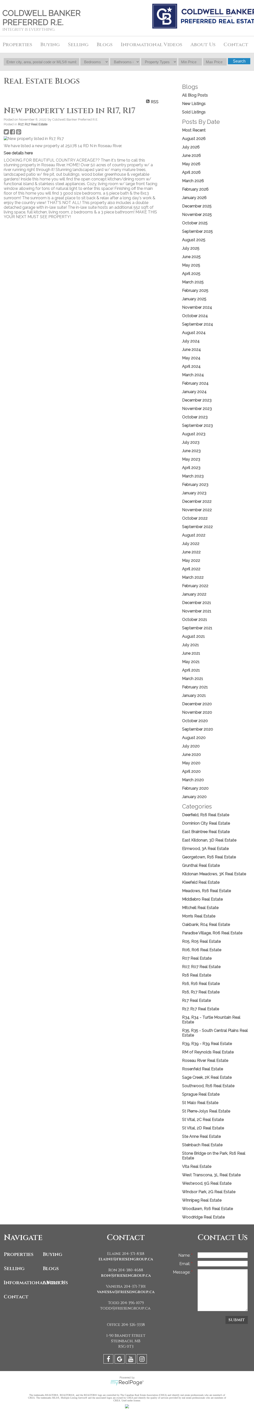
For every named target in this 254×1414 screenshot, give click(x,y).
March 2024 (193, 374)
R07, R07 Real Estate (201, 966)
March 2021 (192, 678)
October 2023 (195, 417)
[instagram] (142, 1359)
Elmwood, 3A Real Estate (205, 848)
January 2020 (194, 796)
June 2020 (191, 754)
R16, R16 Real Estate (201, 983)
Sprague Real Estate (201, 1094)
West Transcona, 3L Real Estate (211, 1175)
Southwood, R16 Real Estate (208, 1085)
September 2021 (197, 628)
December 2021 (196, 602)
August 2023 (193, 434)
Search (239, 61)
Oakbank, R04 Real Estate (206, 924)
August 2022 (193, 535)
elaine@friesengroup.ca (125, 1259)
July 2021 (190, 644)
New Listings (194, 103)
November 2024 (197, 307)
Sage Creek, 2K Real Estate (207, 1077)
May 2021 (191, 661)
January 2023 (194, 493)
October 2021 (194, 619)
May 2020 (191, 763)
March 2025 (193, 282)
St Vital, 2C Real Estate (203, 1119)
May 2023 (191, 459)
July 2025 (190, 248)
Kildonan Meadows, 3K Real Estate (214, 874)
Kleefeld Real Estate (201, 882)
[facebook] (109, 1359)
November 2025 (197, 214)
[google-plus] (120, 1359)
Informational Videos (22, 1282)
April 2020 (191, 771)
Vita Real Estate (196, 1166)
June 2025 (191, 256)
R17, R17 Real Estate (32, 124)
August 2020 (194, 737)
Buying (52, 1254)
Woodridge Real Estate (203, 1217)
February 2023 (195, 484)
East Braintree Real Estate (206, 831)
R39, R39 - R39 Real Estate (207, 1043)
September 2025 (197, 231)
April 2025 (191, 273)
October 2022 (195, 518)
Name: (184, 1255)
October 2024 (195, 315)
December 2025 (197, 206)
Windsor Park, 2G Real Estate (208, 1191)
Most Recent (194, 130)
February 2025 (195, 290)
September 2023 (197, 425)
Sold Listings (194, 112)
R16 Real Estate (196, 975)
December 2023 (197, 400)
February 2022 (195, 585)
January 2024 (194, 391)
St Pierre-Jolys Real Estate (206, 1111)
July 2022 (190, 543)
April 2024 (191, 366)
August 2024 (194, 332)
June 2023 (191, 450)
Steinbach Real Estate (202, 1145)
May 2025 (191, 265)
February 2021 (195, 687)
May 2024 (191, 358)
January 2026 (194, 197)
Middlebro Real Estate (202, 899)
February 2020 (195, 788)
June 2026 (191, 155)
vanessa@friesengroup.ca (126, 1292)
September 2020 (197, 729)
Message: (182, 1272)
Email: (185, 1263)
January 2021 (194, 695)
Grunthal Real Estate (201, 865)
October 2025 (195, 223)
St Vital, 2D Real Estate (203, 1128)
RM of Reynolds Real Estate (208, 1052)
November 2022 (197, 509)
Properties (18, 1254)
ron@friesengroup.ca (126, 1275)
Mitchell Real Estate (200, 907)
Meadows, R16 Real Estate (206, 890)
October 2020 (195, 720)
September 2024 (197, 324)
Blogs (105, 44)
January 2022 (194, 594)
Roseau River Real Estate (205, 1060)
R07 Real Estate (197, 958)
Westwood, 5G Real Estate (206, 1183)
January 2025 (194, 299)
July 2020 (191, 746)
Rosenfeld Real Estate (202, 1069)
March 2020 (193, 779)
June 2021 (191, 653)
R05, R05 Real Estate (201, 941)
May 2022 (191, 560)
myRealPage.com (127, 1382)
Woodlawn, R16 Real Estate (207, 1208)
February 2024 (195, 383)
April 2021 (191, 670)
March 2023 (193, 476)
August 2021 (193, 636)
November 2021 (196, 611)
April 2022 (191, 569)
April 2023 (191, 467)
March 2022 (193, 577)
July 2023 (190, 442)
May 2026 (191, 164)
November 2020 (197, 712)
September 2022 (197, 526)
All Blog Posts (195, 95)
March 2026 (193, 180)
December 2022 (197, 501)
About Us (55, 1282)
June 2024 (191, 349)
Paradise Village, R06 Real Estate (212, 933)
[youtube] (131, 1359)
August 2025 (193, 239)
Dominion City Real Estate (206, 823)
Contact (235, 44)
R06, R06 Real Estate (201, 949)
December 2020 (197, 704)
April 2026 (191, 172)
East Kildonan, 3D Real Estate (209, 840)
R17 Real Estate (196, 1000)
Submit (236, 1320)
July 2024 (191, 341)
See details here (18, 153)
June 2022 (191, 552)
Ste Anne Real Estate (201, 1136)
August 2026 (194, 138)
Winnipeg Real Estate (202, 1200)
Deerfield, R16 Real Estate (205, 814)
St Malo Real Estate (200, 1102)
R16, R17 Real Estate (201, 992)
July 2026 (191, 147)
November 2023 (197, 408)
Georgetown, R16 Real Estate (209, 857)
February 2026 (195, 189)
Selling (14, 1268)
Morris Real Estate (198, 916)
